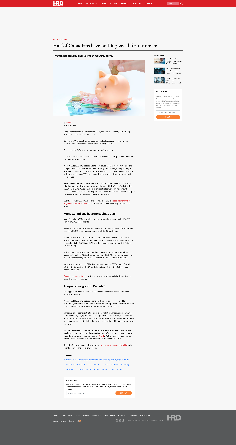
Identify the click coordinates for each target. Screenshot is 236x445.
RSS (78, 421)
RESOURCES (125, 3)
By (68, 123)
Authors (78, 415)
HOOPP (100, 336)
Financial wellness (62, 39)
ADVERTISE (148, 3)
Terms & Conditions (144, 415)
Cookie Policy (133, 415)
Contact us (63, 421)
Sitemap (71, 421)
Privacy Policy (122, 415)
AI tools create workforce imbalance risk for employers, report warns (96, 359)
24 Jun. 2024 (67, 125)
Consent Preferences (110, 415)
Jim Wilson (68, 123)
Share (74, 125)
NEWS (80, 3)
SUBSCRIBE (137, 3)
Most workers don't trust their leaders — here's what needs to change (97, 364)
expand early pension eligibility (113, 345)
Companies (56, 415)
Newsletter (86, 415)
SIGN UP (123, 393)
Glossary (70, 415)
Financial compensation (74, 276)
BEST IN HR (113, 3)
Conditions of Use (96, 415)
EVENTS (103, 3)
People (64, 415)
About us (55, 421)
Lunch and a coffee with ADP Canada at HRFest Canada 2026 (93, 369)
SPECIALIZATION (91, 3)
